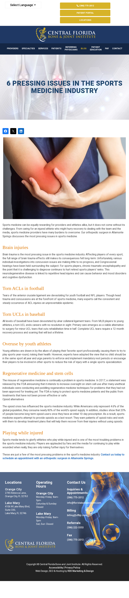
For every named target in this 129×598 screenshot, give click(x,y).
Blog (84, 48)
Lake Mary (12, 503)
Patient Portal (85, 13)
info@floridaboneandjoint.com (84, 502)
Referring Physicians (71, 48)
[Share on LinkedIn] (21, 131)
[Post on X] (13, 131)
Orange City (13, 489)
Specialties (28, 48)
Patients (56, 48)
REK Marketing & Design (81, 571)
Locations (85, 20)
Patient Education (96, 48)
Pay (107, 48)
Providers (12, 48)
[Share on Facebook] (6, 131)
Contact (117, 48)
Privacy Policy (72, 567)
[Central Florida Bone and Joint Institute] (64, 34)
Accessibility (56, 567)
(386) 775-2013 (75, 539)
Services (43, 48)
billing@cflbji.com (77, 515)
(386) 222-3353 (75, 527)
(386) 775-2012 (86, 5)
